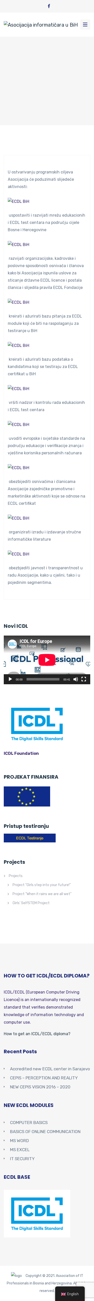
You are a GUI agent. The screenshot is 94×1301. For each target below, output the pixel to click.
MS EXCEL (20, 1149)
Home (10, 92)
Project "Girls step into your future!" (42, 885)
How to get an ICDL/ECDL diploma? (37, 1033)
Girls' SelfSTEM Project (31, 903)
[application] (47, 660)
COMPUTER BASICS (29, 1122)
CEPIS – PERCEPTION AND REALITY (44, 1077)
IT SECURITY (22, 1158)
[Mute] (75, 679)
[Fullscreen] (83, 679)
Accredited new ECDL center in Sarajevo (50, 1068)
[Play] (10, 679)
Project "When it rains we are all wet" (42, 894)
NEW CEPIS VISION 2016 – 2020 (40, 1086)
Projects (16, 876)
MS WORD (19, 1140)
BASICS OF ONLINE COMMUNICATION (45, 1131)
